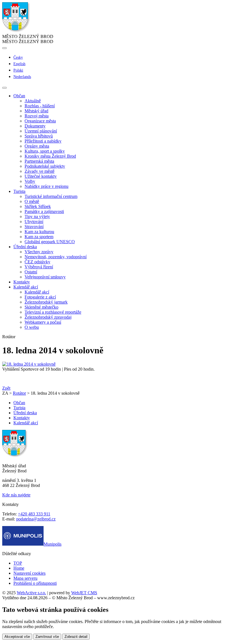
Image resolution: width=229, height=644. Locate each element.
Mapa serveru (25, 578)
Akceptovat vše (17, 636)
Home (18, 568)
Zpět (6, 388)
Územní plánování (41, 131)
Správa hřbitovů (39, 136)
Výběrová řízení (39, 266)
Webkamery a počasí (43, 322)
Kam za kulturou (39, 231)
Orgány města (37, 146)
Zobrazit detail (76, 636)
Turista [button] (19, 191)
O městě (32, 201)
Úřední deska (25, 412)
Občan (19, 402)
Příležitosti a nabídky (43, 141)
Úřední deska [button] (25, 246)
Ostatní (31, 271)
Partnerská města (39, 161)
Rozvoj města (37, 115)
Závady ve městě (39, 171)
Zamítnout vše (47, 636)
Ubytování (34, 221)
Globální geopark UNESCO (50, 241)
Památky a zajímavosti (44, 211)
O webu (32, 327)
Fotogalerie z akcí (40, 297)
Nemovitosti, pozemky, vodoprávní (56, 256)
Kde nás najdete (16, 495)
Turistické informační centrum (51, 196)
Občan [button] (19, 95)
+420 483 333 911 (34, 514)
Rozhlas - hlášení (40, 105)
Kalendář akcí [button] (25, 287)
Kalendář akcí (37, 292)
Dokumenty (35, 126)
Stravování (34, 226)
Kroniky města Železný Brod (50, 156)
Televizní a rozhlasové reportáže (53, 312)
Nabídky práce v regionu (46, 186)
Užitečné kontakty (41, 176)
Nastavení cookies (29, 573)
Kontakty (21, 282)
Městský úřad (36, 110)
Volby (30, 181)
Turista (19, 407)
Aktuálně (33, 100)
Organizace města (40, 121)
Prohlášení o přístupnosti (35, 583)
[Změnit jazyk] (4, 48)
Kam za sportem (39, 236)
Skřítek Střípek (38, 206)
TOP (17, 563)
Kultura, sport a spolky (45, 151)
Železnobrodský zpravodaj (48, 317)
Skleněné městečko (41, 307)
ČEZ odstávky (37, 261)
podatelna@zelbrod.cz (36, 519)
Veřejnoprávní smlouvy (45, 276)
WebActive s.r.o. (31, 592)
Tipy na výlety (37, 216)
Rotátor (19, 393)
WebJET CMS (84, 592)
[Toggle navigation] (4, 88)
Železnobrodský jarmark (46, 302)
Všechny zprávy (39, 251)
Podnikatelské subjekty (45, 166)
